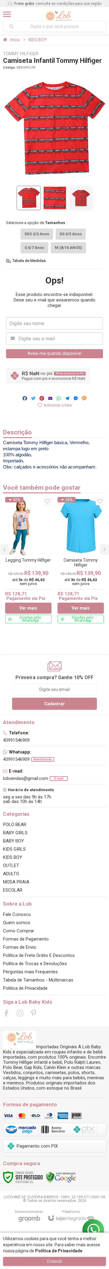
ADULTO (11, 873)
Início (15, 39)
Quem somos (16, 922)
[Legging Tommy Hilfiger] (28, 560)
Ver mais (28, 608)
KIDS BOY (37, 39)
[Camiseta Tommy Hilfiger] (81, 560)
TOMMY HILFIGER (20, 54)
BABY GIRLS (15, 832)
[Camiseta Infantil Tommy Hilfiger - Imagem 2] (55, 198)
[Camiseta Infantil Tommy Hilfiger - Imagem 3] (81, 198)
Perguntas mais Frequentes (30, 972)
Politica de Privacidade (25, 988)
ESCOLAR (12, 890)
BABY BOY (13, 841)
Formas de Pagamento (26, 939)
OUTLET (11, 865)
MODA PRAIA (16, 882)
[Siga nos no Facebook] (6, 1013)
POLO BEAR (14, 824)
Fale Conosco (17, 914)
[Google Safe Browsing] (61, 1177)
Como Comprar (18, 931)
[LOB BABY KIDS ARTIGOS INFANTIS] (58, 14)
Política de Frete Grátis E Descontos (39, 955)
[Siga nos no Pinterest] (33, 1013)
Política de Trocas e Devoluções (35, 963)
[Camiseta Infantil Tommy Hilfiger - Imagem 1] (29, 198)
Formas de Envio (19, 947)
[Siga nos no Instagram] (20, 1013)
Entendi (54, 1261)
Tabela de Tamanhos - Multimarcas (38, 980)
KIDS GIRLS (14, 849)
